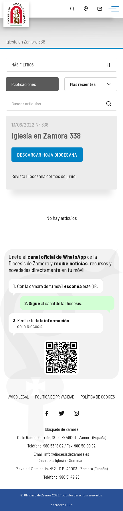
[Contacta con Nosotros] (99, 8)
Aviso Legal (18, 396)
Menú (112, 9)
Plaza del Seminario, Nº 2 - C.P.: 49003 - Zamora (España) (62, 468)
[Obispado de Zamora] (18, 8)
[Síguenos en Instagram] (76, 413)
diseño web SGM (62, 505)
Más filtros (22, 64)
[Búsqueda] (72, 8)
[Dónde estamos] (86, 8)
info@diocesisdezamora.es (66, 454)
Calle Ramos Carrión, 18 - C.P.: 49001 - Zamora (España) (61, 437)
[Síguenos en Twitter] (61, 413)
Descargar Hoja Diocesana (47, 154)
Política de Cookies (98, 396)
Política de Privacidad (54, 396)
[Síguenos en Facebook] (46, 413)
